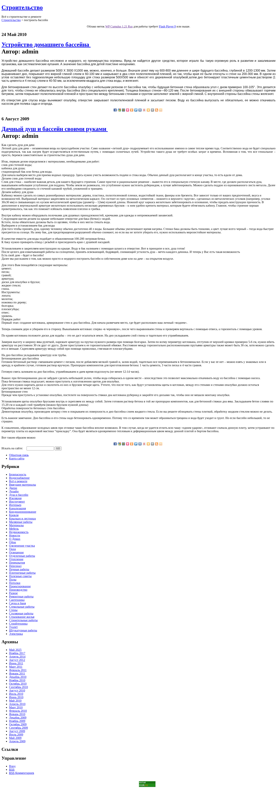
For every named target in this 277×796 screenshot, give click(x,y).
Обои (12, 542)
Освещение (16, 552)
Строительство (22, 7)
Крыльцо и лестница (22, 518)
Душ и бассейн (18, 494)
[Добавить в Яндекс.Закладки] (144, 109)
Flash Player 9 (167, 26)
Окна (12, 549)
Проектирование (20, 586)
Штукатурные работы (23, 630)
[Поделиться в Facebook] (115, 109)
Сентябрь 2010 (18, 687)
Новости (14, 535)
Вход (12, 766)
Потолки (14, 583)
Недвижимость (18, 532)
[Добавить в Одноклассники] (131, 109)
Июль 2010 (16, 693)
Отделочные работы (22, 555)
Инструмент (17, 501)
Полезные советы (20, 576)
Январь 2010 (17, 714)
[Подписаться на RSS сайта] (156, 109)
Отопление (16, 559)
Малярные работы (20, 522)
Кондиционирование (22, 511)
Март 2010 (16, 707)
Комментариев (21, 773)
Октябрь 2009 (18, 724)
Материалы (16, 525)
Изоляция (15, 498)
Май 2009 (15, 738)
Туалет (13, 627)
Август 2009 (17, 731)
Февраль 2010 (18, 710)
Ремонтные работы (21, 596)
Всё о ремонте (18, 481)
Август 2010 (17, 690)
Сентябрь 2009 (18, 727)
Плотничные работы (22, 572)
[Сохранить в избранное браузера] (148, 109)
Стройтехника (18, 623)
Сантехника (16, 599)
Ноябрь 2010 (17, 680)
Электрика (16, 633)
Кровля (13, 515)
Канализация (17, 508)
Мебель (14, 528)
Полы (12, 579)
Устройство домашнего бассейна (46, 44)
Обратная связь (19, 455)
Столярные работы (21, 613)
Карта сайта (16, 458)
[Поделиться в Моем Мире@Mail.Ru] (123, 109)
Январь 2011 (17, 673)
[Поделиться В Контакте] (140, 109)
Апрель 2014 (17, 656)
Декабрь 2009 (17, 717)
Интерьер (15, 505)
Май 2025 (15, 649)
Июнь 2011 (16, 663)
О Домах (14, 538)
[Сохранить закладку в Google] (119, 109)
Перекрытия (17, 562)
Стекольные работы (21, 606)
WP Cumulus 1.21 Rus (119, 26)
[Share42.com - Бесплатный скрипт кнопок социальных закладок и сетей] (160, 109)
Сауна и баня (17, 603)
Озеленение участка (22, 545)
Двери (13, 488)
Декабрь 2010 (17, 676)
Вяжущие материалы (22, 484)
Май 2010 (15, 700)
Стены (13, 610)
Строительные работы (23, 620)
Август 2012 (17, 660)
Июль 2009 (16, 734)
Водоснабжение (19, 477)
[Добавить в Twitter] (135, 109)
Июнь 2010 (16, 697)
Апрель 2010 (17, 704)
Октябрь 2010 (18, 683)
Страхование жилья (21, 616)
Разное (13, 593)
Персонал (15, 566)
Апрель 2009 (17, 741)
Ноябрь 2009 (17, 721)
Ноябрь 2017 (17, 653)
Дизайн (14, 491)
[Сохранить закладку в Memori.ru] (127, 109)
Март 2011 (15, 666)
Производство (18, 589)
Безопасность (17, 474)
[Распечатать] (152, 109)
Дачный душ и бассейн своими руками (55, 128)
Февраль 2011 (18, 670)
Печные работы (19, 569)
